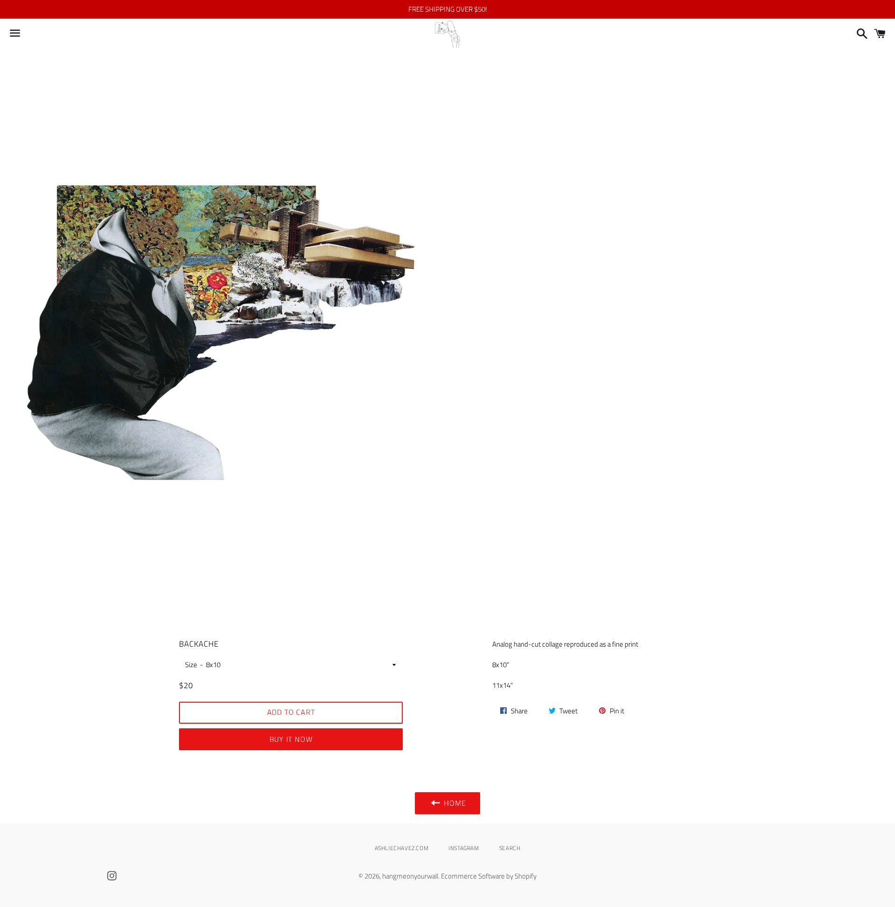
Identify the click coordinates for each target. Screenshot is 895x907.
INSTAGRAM (463, 848)
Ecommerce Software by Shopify (489, 876)
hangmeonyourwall (410, 876)
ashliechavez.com (402, 848)
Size (191, 664)
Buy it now (291, 739)
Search (510, 848)
